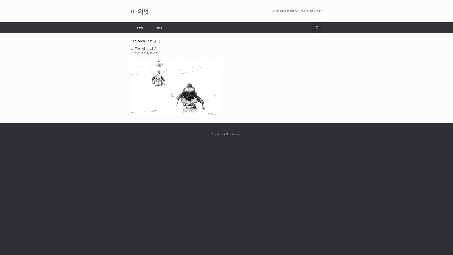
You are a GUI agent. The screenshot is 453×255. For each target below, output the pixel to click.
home (140, 27)
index (159, 27)
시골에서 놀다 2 (143, 48)
